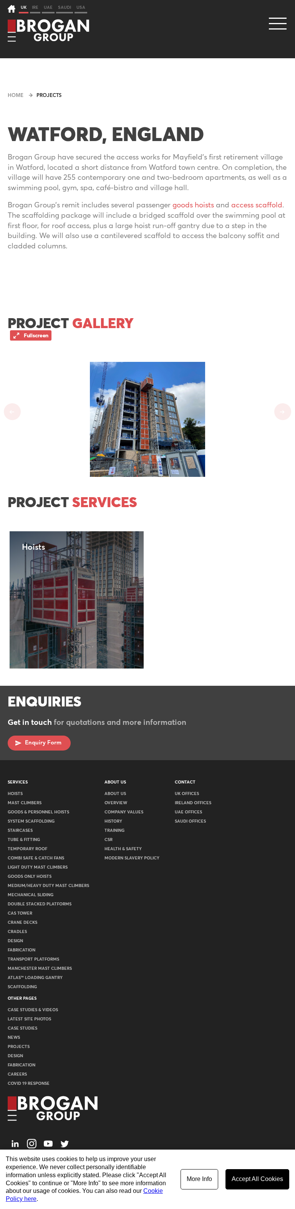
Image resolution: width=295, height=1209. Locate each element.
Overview (115, 803)
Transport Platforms (33, 959)
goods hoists (193, 205)
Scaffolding (22, 987)
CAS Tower (20, 913)
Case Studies (22, 1028)
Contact (185, 782)
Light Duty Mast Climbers (38, 867)
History (113, 821)
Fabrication (21, 950)
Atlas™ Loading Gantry (35, 978)
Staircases (20, 830)
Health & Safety (123, 849)
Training (114, 830)
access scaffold (256, 205)
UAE (48, 7)
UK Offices (187, 794)
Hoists (15, 794)
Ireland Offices (193, 803)
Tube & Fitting (24, 840)
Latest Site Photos (29, 1019)
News (14, 1037)
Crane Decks (22, 922)
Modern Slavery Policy (131, 858)
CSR (108, 840)
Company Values (123, 812)
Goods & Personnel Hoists (38, 812)
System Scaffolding (31, 821)
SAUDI (64, 7)
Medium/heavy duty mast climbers (48, 886)
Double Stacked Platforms (39, 904)
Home (15, 95)
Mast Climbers (24, 803)
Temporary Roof (27, 849)
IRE (35, 7)
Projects (48, 95)
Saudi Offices (190, 821)
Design (15, 941)
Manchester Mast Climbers (40, 968)
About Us (115, 782)
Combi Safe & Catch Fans (36, 858)
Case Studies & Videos (33, 1010)
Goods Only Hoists (29, 876)
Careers (17, 1074)
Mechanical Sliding (30, 895)
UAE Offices (188, 812)
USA (80, 7)
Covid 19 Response (29, 1083)
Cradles (17, 932)
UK (24, 7)
